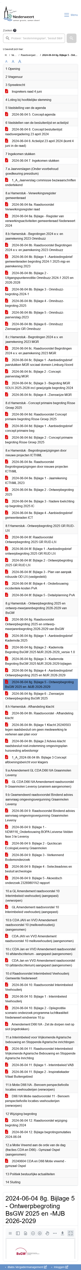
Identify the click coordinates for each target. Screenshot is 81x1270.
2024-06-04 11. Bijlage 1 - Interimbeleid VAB (42, 1065)
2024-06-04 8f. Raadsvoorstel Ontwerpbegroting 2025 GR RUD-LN (30, 540)
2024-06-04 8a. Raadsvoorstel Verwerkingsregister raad (29, 207)
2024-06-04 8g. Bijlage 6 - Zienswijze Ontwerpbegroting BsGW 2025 (34, 696)
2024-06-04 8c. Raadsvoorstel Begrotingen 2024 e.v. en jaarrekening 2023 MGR (38, 351)
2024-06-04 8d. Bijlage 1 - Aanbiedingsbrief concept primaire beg (38, 428)
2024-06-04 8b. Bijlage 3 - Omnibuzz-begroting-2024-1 (34, 292)
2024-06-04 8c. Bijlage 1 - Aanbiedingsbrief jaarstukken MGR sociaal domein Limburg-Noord (39, 362)
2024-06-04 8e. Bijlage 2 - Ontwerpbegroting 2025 (39, 492)
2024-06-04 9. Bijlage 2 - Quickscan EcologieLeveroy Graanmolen (33, 846)
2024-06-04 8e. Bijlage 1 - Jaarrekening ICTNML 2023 (36, 481)
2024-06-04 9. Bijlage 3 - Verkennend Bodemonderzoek (34, 857)
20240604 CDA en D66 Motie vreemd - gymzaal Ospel (35, 1164)
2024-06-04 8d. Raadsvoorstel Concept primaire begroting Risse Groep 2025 (36, 417)
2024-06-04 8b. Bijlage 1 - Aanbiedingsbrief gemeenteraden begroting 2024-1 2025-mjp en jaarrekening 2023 (38, 261)
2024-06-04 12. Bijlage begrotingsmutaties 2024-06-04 (38, 1134)
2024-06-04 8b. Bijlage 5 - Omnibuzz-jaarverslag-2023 (34, 315)
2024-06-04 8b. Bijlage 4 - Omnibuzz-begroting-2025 (34, 303)
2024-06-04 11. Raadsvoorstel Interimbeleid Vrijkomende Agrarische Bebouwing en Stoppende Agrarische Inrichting (40, 1053)
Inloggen (59, 1267)
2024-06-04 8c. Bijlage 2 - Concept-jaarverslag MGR (33, 374)
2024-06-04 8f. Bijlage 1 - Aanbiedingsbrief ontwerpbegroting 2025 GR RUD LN (38, 551)
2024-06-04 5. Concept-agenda (33, 114)
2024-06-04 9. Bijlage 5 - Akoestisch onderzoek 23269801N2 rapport (33, 880)
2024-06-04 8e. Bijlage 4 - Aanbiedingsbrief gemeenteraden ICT (38, 515)
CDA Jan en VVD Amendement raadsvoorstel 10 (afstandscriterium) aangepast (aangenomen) (40, 963)
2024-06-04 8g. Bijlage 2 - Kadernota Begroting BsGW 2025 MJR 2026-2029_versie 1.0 (40, 650)
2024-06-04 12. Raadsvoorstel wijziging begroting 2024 (36, 1123)
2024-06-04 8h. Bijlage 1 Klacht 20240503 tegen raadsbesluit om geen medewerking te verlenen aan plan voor (38, 729)
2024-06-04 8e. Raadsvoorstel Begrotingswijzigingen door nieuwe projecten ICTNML (36, 466)
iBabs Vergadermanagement (25, 1267)
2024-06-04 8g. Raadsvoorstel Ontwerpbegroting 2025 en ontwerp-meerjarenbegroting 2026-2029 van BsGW (34, 624)
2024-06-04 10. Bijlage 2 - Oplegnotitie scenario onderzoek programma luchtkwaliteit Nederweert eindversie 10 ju (36, 1012)
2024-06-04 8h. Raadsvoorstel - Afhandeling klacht (39, 716)
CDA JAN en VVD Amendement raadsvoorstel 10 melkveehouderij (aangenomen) (39, 939)
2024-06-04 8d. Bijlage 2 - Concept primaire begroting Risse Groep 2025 (39, 440)
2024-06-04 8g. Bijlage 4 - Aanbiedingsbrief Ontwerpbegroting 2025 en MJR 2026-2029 (38, 673)
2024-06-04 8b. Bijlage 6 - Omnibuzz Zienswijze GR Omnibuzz (34, 326)
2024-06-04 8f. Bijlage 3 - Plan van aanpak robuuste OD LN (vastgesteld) (38, 574)
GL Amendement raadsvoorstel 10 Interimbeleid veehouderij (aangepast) (32, 910)
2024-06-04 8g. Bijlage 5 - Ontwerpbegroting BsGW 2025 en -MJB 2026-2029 (39, 684)
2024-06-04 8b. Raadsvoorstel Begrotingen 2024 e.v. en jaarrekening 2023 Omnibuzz (38, 248)
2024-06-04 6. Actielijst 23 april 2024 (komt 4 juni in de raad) (39, 143)
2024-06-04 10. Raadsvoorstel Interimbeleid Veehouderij (39, 987)
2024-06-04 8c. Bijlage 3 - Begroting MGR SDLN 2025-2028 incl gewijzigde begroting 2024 (39, 386)
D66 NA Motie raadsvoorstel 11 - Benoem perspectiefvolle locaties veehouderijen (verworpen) (37, 1101)
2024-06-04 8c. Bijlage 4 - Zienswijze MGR (41, 394)
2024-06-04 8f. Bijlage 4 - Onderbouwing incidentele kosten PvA (36, 586)
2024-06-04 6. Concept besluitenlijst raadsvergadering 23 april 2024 (33, 132)
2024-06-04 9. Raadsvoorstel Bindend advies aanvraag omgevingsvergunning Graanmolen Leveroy (40, 815)
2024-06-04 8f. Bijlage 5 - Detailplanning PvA (43, 595)
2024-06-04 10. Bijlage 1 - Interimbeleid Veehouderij (36, 999)
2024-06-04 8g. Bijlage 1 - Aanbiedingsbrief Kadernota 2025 (38, 638)
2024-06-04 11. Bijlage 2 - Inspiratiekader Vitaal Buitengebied (37, 1074)
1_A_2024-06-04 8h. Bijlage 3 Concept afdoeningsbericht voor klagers (35, 760)
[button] (71, 38)
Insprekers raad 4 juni (26, 91)
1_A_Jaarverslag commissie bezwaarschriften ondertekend (40, 183)
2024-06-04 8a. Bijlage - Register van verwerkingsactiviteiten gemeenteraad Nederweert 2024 (40, 221)
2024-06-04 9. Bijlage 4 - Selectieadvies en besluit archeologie (38, 869)
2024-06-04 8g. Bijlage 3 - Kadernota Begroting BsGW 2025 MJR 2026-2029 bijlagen (38, 661)
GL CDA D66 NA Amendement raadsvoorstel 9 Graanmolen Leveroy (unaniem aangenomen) (39, 784)
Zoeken (7, 30)
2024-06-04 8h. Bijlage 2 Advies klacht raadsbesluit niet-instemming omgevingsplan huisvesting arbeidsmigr (36, 746)
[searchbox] (34, 38)
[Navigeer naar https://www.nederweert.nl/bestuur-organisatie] (22, 15)
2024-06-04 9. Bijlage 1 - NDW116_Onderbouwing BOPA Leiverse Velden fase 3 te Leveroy (39, 831)
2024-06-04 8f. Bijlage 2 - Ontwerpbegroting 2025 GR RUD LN (39, 563)
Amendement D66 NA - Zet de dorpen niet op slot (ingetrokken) (39, 1027)
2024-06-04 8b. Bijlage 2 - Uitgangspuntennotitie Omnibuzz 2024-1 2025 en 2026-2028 (39, 277)
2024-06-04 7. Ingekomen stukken (35, 160)
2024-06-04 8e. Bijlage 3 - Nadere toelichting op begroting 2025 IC (39, 504)
